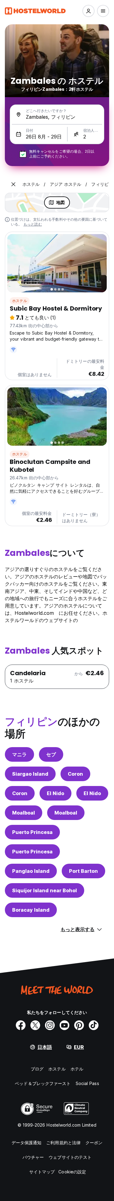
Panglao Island (31, 871)
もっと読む (32, 224)
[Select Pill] (88, 11)
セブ (51, 754)
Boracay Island (31, 910)
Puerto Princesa (32, 832)
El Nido (55, 793)
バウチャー (33, 1157)
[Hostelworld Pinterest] (79, 1025)
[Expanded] (13, 184)
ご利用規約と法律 (63, 1142)
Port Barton (83, 871)
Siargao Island (30, 774)
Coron (75, 774)
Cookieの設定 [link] (72, 1171)
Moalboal (23, 813)
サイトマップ (42, 1171)
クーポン (93, 1142)
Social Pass (87, 1083)
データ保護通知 (27, 1142)
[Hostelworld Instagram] (50, 1025)
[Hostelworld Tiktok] (93, 1025)
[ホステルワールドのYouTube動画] (64, 1025)
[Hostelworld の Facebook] (21, 1025)
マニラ (19, 754)
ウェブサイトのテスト (70, 1157)
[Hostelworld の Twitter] (35, 1025)
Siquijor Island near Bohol (44, 890)
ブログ (37, 1068)
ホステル (19, 300)
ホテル (77, 1068)
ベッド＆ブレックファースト (43, 1083)
